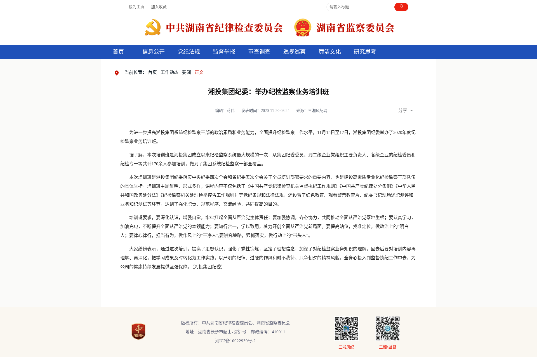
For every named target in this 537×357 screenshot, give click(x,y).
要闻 (186, 72)
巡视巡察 (294, 52)
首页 (118, 52)
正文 (199, 72)
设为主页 (136, 7)
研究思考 (365, 52)
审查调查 (259, 52)
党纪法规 (189, 52)
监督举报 (224, 52)
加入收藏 (159, 7)
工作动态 (169, 72)
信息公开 (153, 52)
